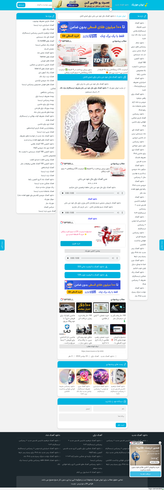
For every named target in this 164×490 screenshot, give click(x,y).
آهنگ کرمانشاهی (47, 167)
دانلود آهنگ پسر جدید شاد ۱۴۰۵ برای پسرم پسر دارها (138, 252)
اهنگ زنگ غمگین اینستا (44, 45)
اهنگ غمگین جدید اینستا (44, 183)
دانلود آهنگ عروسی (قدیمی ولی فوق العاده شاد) (36, 195)
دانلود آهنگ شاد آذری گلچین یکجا (41, 179)
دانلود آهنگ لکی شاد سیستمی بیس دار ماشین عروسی (139, 134)
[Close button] (110, 9)
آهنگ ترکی (95, 356)
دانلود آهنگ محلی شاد (45, 53)
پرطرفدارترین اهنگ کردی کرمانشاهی (40, 128)
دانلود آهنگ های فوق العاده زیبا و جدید (39, 140)
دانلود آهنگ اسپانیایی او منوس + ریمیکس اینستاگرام (125, 448)
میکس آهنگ (49, 207)
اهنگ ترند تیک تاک (46, 76)
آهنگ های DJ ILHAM (46, 41)
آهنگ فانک (50, 120)
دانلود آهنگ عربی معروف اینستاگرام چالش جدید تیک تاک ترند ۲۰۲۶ (138, 31)
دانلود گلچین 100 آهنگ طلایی (42, 144)
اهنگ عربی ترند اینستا (45, 132)
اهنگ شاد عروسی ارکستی (44, 80)
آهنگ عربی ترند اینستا (47, 211)
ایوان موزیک (121, 16)
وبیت (73, 483)
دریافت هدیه (145, 474)
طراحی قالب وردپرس (85, 483)
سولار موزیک (49, 199)
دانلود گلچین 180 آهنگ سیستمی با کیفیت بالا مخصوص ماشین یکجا (139, 66)
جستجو (21, 5)
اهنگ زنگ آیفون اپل (46, 72)
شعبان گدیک (49, 49)
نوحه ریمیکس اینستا (46, 100)
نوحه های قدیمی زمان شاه (44, 112)
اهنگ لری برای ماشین (46, 124)
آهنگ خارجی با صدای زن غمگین (42, 65)
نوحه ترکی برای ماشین (45, 104)
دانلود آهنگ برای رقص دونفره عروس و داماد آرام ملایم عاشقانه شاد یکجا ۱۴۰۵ (138, 102)
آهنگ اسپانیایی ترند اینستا (44, 25)
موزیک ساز (50, 203)
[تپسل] (59, 22)
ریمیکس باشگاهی (47, 92)
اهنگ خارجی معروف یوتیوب (43, 21)
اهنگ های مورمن (47, 61)
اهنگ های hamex (47, 57)
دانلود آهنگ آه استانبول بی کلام (89, 472)
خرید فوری (76, 243)
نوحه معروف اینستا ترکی (44, 96)
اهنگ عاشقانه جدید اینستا (44, 191)
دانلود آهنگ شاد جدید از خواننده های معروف (37, 136)
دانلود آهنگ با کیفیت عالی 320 (91, 266)
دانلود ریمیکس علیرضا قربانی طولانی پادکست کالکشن (126, 460)
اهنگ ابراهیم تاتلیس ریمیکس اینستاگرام (38, 33)
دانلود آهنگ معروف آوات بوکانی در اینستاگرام (37, 116)
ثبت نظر (121, 425)
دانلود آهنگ (92, 199)
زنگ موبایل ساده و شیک (45, 187)
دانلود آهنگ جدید (122, 5)
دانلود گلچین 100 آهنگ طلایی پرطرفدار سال (37, 164)
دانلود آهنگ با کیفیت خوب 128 (90, 275)
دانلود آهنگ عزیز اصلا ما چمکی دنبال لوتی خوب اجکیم (138, 264)
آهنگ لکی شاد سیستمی (45, 37)
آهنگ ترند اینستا (47, 171)
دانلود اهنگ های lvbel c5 (44, 69)
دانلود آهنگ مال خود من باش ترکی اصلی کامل (102, 77)
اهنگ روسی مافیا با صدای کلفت (42, 160)
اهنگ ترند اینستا (47, 175)
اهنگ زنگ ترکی (48, 29)
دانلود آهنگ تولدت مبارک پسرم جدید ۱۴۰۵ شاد (139, 292)
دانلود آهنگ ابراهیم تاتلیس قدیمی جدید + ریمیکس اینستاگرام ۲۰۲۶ (140, 205)
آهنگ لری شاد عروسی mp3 (43, 148)
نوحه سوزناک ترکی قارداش (44, 108)
